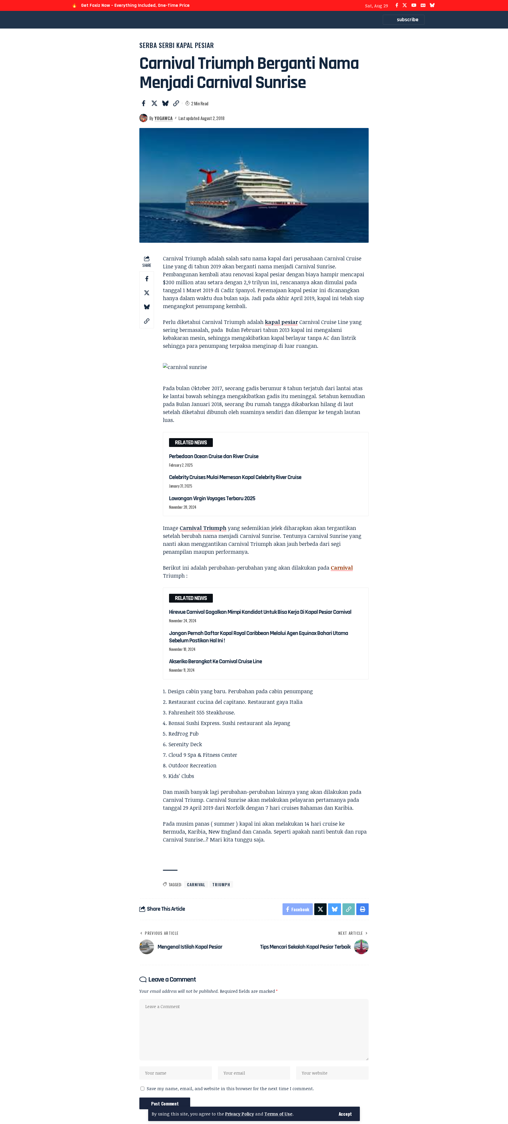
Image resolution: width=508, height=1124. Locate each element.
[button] (345, 1114)
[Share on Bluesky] (165, 103)
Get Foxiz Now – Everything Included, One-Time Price (135, 5)
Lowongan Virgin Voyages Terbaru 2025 (212, 498)
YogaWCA (164, 118)
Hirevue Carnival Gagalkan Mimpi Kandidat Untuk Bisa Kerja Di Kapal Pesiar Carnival (260, 612)
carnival (196, 884)
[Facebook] (397, 5)
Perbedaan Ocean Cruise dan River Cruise (213, 456)
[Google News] (423, 5)
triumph (221, 884)
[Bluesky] (432, 5)
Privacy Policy (239, 1114)
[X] (404, 5)
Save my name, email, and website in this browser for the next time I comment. (230, 1088)
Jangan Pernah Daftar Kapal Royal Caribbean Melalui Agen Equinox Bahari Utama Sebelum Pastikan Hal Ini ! (258, 636)
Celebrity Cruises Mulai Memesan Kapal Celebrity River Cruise (235, 477)
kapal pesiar (281, 321)
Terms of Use (278, 1114)
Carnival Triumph (203, 527)
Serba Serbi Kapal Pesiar (176, 45)
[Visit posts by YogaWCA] (143, 118)
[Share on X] (154, 103)
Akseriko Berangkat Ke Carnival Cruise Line (215, 661)
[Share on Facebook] (143, 103)
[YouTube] (414, 5)
